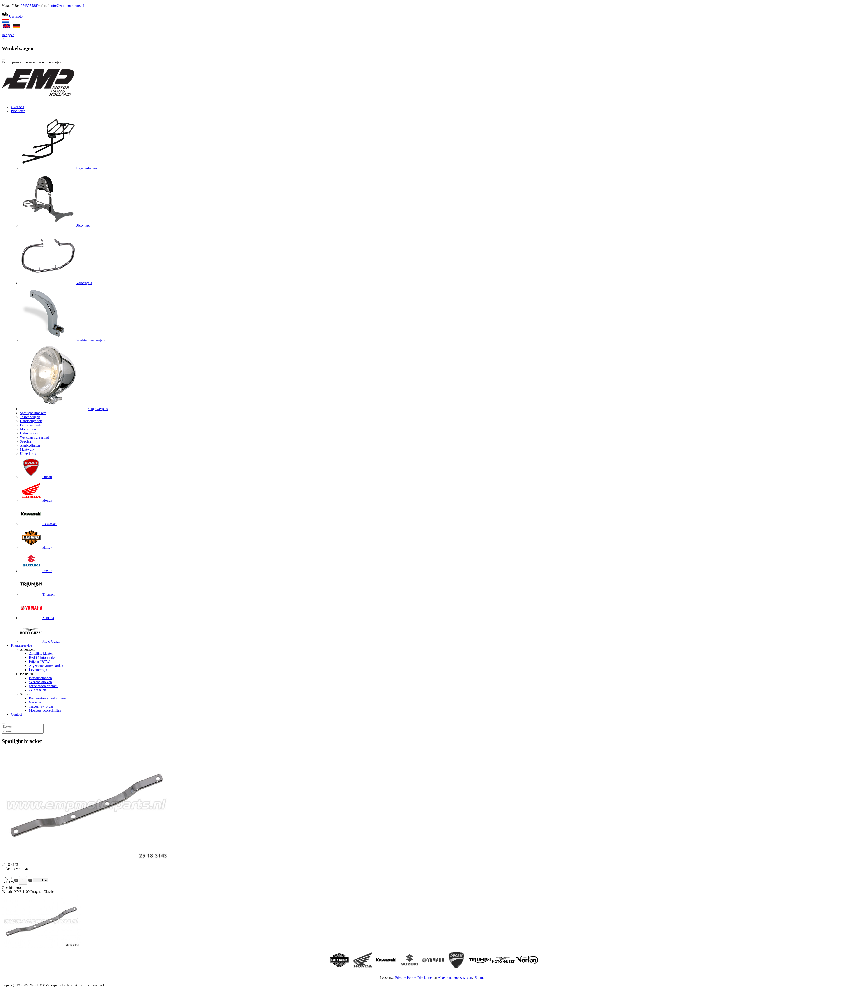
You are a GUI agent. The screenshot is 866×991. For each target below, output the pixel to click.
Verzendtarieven (40, 682)
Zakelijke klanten (41, 653)
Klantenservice (21, 645)
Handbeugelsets (31, 421)
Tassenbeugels (30, 417)
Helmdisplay (29, 433)
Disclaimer (425, 977)
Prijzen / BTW (39, 662)
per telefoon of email (43, 686)
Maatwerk (27, 449)
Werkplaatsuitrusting (34, 437)
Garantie (35, 702)
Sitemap (480, 977)
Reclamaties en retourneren (48, 698)
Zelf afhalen (37, 690)
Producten (18, 111)
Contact (16, 714)
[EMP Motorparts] (38, 99)
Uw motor (16, 16)
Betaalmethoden (40, 678)
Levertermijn (38, 670)
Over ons (17, 107)
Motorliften (28, 429)
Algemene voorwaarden (46, 666)
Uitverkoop (28, 453)
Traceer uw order (41, 706)
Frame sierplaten (31, 425)
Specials (26, 441)
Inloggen (8, 35)
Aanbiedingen (30, 445)
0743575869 (30, 5)
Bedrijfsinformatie (42, 657)
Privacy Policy (405, 977)
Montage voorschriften (45, 710)
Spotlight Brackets (33, 413)
